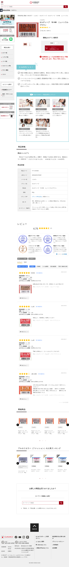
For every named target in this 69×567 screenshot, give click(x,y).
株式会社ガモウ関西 (26, 546)
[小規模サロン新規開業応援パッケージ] (7, 24)
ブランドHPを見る (37, 196)
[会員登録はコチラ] (7, 33)
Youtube (20, 537)
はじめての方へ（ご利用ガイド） (42, 537)
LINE (27, 537)
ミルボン (42, 20)
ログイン (14, 10)
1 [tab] (40, 442)
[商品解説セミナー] (7, 118)
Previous (17, 425)
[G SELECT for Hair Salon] (34, 3)
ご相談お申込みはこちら (42, 548)
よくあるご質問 (40, 541)
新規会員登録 (6, 10)
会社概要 (54, 548)
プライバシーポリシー (58, 541)
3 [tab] (45, 442)
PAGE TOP (34, 529)
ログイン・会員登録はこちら (54, 48)
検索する (66, 6)
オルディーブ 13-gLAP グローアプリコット (48, 354)
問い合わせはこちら (41, 544)
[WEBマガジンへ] (7, 109)
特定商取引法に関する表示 (58, 537)
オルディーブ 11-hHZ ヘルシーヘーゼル (47, 286)
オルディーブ (35, 183)
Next (67, 425)
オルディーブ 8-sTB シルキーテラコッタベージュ (50, 395)
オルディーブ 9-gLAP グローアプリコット (48, 320)
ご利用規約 (55, 544)
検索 (61, 503)
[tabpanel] (27, 30)
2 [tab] (43, 442)
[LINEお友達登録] (7, 41)
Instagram (23, 537)
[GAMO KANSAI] (7, 537)
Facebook (16, 537)
